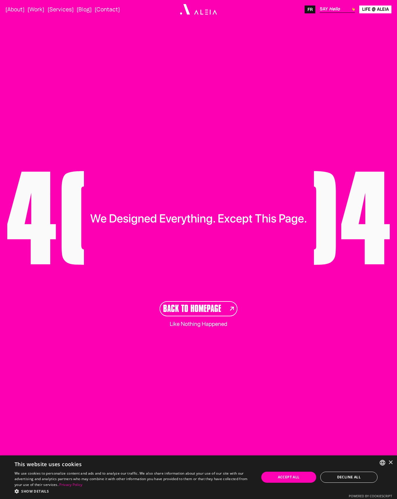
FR (310, 9)
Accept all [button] (289, 477)
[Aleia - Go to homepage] (198, 9)
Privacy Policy (70, 484)
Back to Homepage (192, 308)
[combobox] (382, 463)
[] (15, 9)
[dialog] (198, 477)
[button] (133, 491)
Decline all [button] (349, 477)
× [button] (390, 462)
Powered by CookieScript (370, 496)
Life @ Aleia (375, 9)
